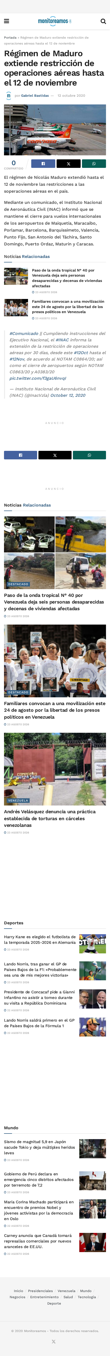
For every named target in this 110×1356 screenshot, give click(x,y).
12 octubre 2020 (71, 96)
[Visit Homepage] (55, 21)
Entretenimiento (44, 1297)
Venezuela (18, 800)
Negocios (17, 1297)
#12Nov (16, 359)
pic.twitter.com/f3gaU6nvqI (37, 378)
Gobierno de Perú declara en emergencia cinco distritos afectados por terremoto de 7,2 (38, 1180)
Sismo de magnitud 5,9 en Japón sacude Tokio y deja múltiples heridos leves (39, 1147)
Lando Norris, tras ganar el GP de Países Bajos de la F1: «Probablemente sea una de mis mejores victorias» (40, 970)
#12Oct (81, 352)
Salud (68, 1297)
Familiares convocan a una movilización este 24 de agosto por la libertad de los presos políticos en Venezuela (68, 306)
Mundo (86, 1291)
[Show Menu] (6, 21)
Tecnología (87, 1297)
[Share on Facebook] (43, 163)
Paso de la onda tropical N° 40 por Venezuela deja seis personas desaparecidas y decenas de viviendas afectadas (54, 601)
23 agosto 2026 (45, 292)
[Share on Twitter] (69, 163)
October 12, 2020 (67, 395)
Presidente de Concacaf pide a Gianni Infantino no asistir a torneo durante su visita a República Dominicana (39, 998)
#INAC (62, 339)
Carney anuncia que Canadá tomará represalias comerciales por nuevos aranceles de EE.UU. (38, 1241)
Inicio (18, 1291)
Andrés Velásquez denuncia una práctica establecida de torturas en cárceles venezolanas (49, 818)
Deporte (54, 1303)
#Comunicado (23, 333)
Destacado (18, 584)
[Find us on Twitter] (54, 1342)
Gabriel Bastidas (35, 96)
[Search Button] (103, 21)
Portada (10, 37)
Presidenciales (40, 1291)
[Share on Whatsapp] (94, 163)
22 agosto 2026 (17, 1010)
